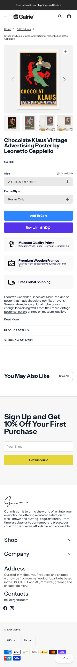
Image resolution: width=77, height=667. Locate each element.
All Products (24, 29)
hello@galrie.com (16, 600)
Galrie (16, 629)
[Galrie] (23, 16)
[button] (8, 16)
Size (7, 173)
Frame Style (12, 191)
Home (7, 29)
